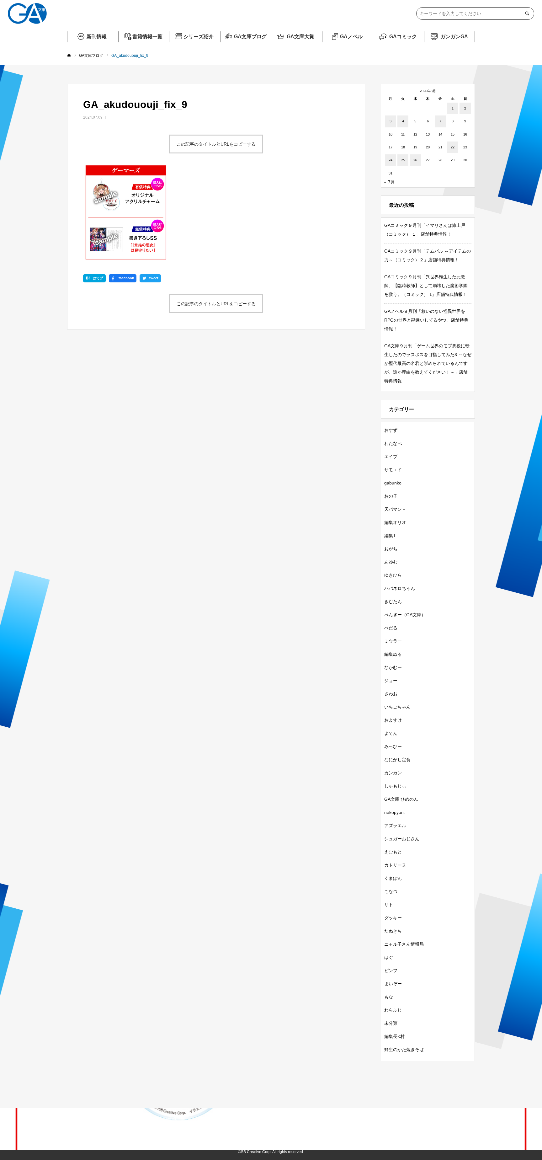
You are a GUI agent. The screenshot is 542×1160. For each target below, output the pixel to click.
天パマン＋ (395, 509)
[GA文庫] (27, 13)
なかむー (393, 667)
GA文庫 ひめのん (401, 799)
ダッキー (393, 917)
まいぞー (393, 983)
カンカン (393, 772)
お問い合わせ (402, 1132)
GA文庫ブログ (250, 36)
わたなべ (393, 443)
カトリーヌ (395, 865)
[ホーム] (69, 56)
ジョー (390, 680)
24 (390, 160)
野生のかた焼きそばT (405, 1049)
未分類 (390, 1023)
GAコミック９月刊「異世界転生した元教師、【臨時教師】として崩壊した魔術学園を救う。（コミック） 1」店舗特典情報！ (426, 285)
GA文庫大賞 (300, 36)
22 (452, 147)
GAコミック (403, 36)
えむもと (393, 851)
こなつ (390, 891)
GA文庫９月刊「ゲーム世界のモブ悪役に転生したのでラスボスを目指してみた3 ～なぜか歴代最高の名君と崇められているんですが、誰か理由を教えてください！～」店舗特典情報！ (427, 363)
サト (388, 904)
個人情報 (366, 1132)
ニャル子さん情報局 (404, 944)
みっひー (393, 746)
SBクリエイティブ (131, 1132)
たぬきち (393, 930)
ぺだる (390, 627)
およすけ (393, 720)
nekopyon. (394, 812)
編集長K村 (394, 1036)
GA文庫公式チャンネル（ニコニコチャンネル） (296, 1132)
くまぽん (393, 878)
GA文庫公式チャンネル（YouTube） (199, 1132)
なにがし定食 (397, 759)
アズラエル (395, 825)
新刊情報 (97, 36)
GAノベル (351, 36)
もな (388, 996)
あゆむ (390, 561)
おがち (390, 548)
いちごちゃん (397, 706)
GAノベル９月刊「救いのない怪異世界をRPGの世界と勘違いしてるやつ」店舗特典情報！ (426, 320)
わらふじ (393, 1010)
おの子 (390, 496)
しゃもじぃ (395, 785)
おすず (390, 430)
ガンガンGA (454, 36)
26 (415, 160)
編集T (390, 535)
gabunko (392, 482)
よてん (390, 733)
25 (403, 160)
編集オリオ (395, 522)
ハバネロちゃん (399, 588)
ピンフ (390, 970)
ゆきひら (393, 575)
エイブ (390, 456)
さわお (390, 693)
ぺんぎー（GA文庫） (405, 614)
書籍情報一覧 (147, 36)
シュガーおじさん (401, 838)
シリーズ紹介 (198, 36)
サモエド (393, 469)
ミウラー (393, 641)
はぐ (388, 957)
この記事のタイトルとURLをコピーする (216, 144)
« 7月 (389, 181)
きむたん (393, 601)
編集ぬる (393, 654)
